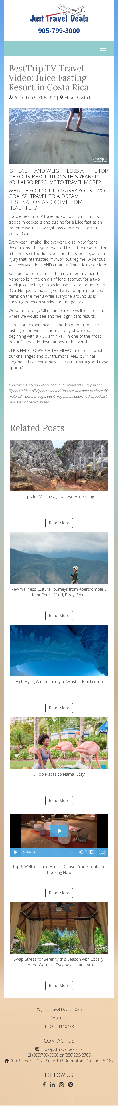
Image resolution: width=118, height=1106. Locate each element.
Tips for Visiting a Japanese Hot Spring (59, 496)
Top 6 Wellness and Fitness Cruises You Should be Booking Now (59, 869)
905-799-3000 (59, 30)
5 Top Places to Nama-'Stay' (59, 774)
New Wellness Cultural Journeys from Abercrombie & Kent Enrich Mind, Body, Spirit (59, 592)
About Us (59, 1018)
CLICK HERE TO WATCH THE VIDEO (40, 350)
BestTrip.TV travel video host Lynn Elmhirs (61, 216)
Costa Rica (87, 97)
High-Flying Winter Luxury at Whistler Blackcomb (59, 681)
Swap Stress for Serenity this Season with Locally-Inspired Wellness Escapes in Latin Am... (59, 962)
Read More (59, 523)
